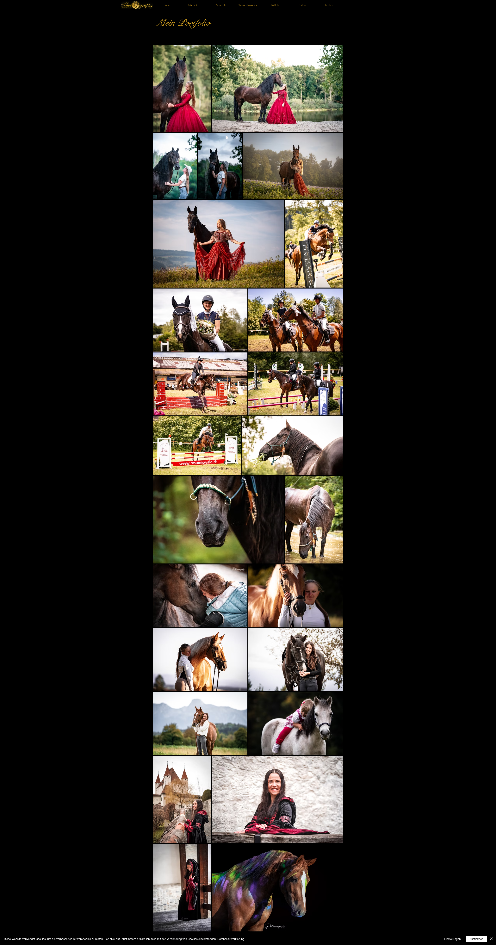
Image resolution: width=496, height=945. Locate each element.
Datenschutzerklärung (230, 939)
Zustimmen (476, 939)
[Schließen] (491, 939)
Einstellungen (452, 939)
